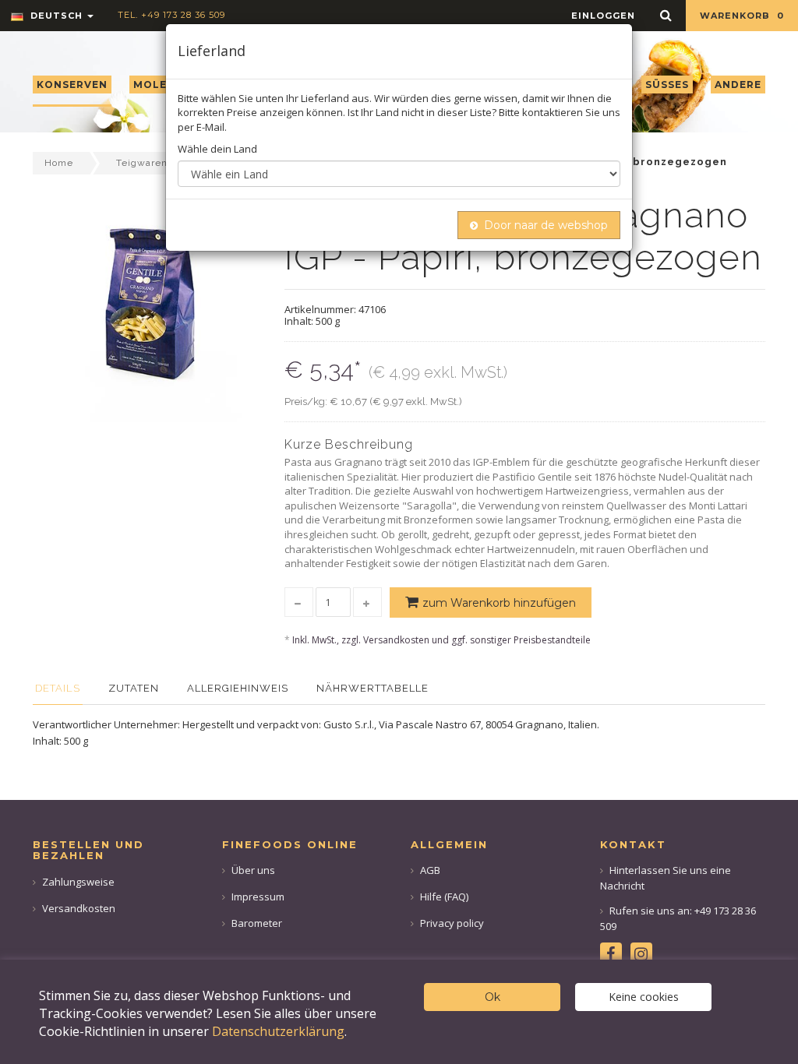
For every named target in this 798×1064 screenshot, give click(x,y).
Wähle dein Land (217, 149)
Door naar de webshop (546, 225)
